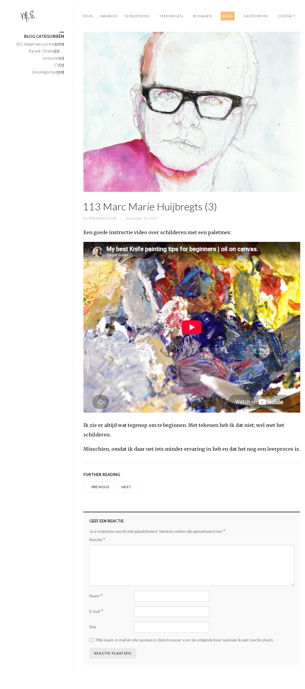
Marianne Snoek (103, 218)
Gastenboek (256, 16)
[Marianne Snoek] (39, 16)
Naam (95, 595)
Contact (286, 16)
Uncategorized (44, 72)
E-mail (96, 611)
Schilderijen (137, 16)
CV (57, 64)
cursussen (51, 58)
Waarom (108, 16)
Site (92, 626)
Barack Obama (42, 50)
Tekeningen (171, 16)
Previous (100, 487)
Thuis (87, 16)
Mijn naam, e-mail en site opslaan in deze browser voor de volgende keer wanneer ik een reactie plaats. (185, 640)
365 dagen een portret (35, 44)
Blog (227, 16)
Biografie (202, 16)
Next (127, 487)
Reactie (97, 539)
